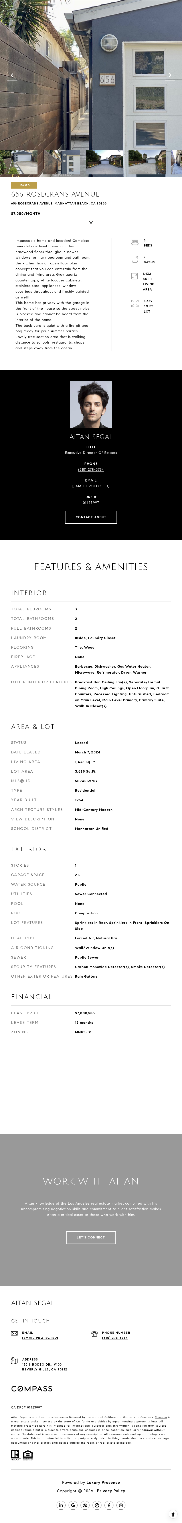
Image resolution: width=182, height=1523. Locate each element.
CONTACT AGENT (91, 517)
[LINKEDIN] (61, 1505)
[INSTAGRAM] (121, 1505)
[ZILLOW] (85, 1505)
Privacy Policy (111, 1491)
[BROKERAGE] (97, 1505)
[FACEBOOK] (109, 1505)
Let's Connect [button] (91, 1237)
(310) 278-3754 (91, 469)
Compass (161, 1417)
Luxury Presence (103, 1482)
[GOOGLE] (73, 1505)
